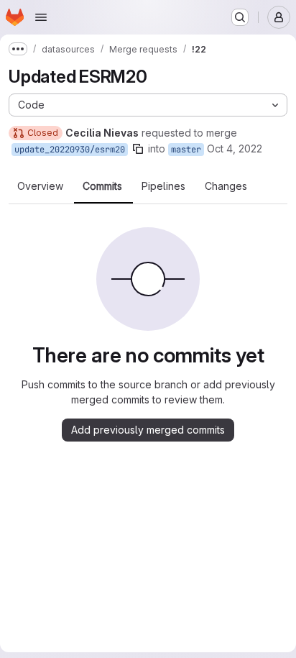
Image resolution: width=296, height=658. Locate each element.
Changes (226, 186)
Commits (102, 186)
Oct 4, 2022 (234, 148)
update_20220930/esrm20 (69, 149)
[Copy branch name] (138, 148)
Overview (40, 186)
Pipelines (163, 186)
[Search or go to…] (240, 17)
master (186, 149)
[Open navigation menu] (40, 17)
